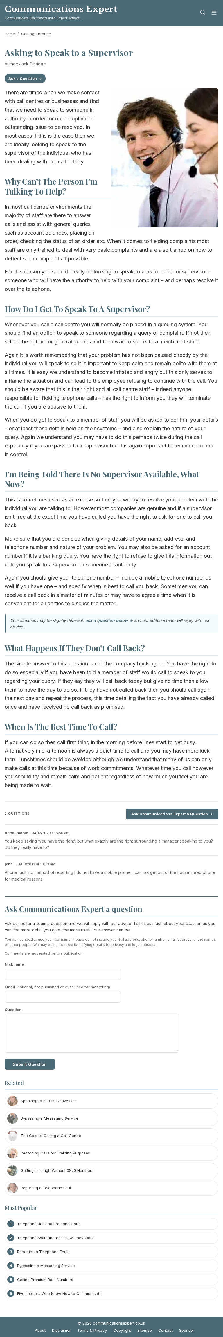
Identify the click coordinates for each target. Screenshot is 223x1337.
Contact (165, 1330)
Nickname (14, 964)
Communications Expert (61, 9)
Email (57, 987)
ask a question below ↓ (109, 620)
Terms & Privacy (92, 1330)
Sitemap (144, 1330)
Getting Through (36, 33)
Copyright (122, 1330)
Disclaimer (61, 1330)
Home (10, 33)
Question (13, 1009)
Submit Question (30, 1064)
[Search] (203, 13)
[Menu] (214, 13)
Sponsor (186, 1330)
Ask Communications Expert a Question (169, 813)
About (40, 1330)
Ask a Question (22, 78)
